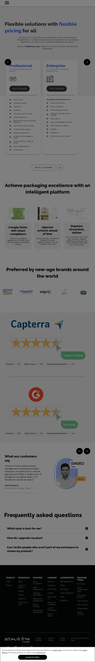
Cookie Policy (57, 650)
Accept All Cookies (32, 657)
